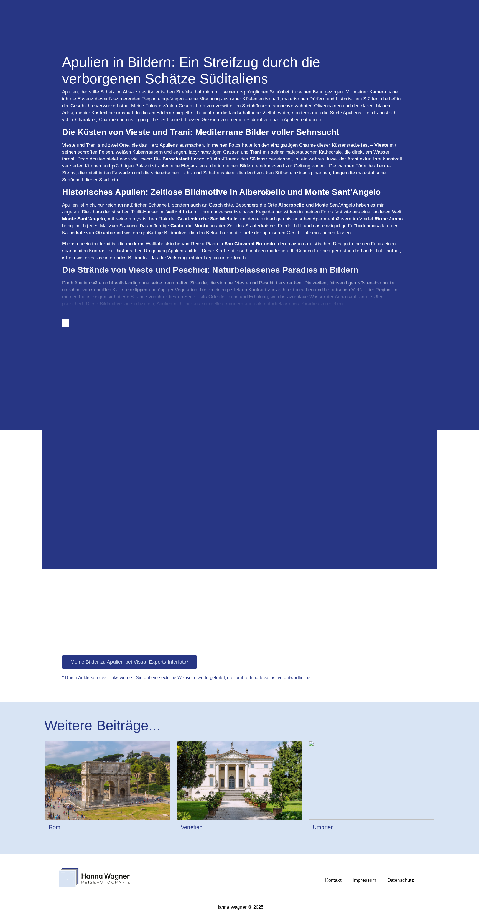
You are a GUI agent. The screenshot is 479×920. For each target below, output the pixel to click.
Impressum (364, 880)
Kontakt (333, 880)
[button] (47, 458)
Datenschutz (401, 880)
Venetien (192, 827)
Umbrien (323, 827)
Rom (55, 827)
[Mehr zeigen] (65, 323)
